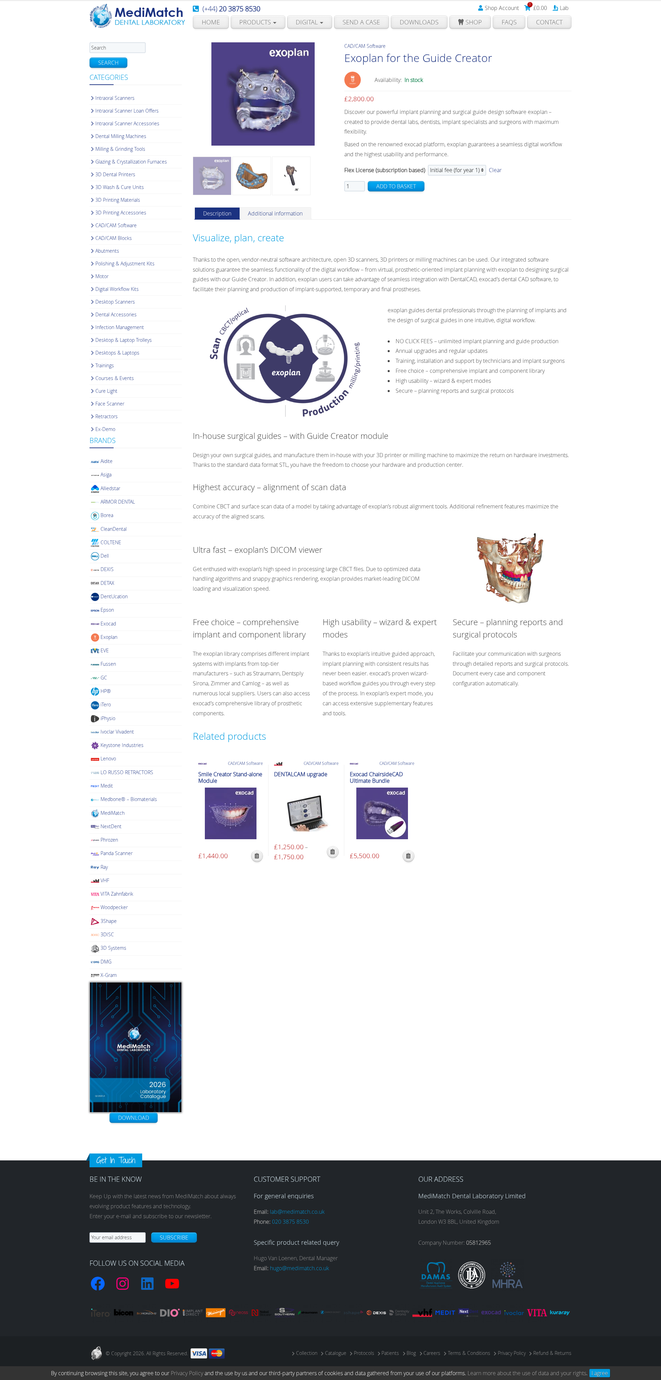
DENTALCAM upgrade (300, 774)
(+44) (231, 8)
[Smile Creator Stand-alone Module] (230, 813)
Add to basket (396, 186)
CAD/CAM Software (365, 46)
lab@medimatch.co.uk (297, 1211)
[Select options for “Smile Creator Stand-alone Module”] (257, 856)
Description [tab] (217, 213)
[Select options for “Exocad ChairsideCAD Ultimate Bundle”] (408, 856)
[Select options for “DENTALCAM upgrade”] (333, 852)
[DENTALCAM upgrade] (306, 813)
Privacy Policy (187, 1373)
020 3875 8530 (290, 1221)
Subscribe (174, 1237)
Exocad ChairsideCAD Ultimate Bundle (376, 777)
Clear (495, 170)
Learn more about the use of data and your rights (527, 1373)
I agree (599, 1373)
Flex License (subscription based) (384, 170)
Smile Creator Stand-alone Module (230, 777)
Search (108, 62)
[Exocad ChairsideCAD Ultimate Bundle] (382, 813)
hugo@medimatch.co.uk (299, 1268)
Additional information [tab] (275, 213)
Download (133, 1117)
